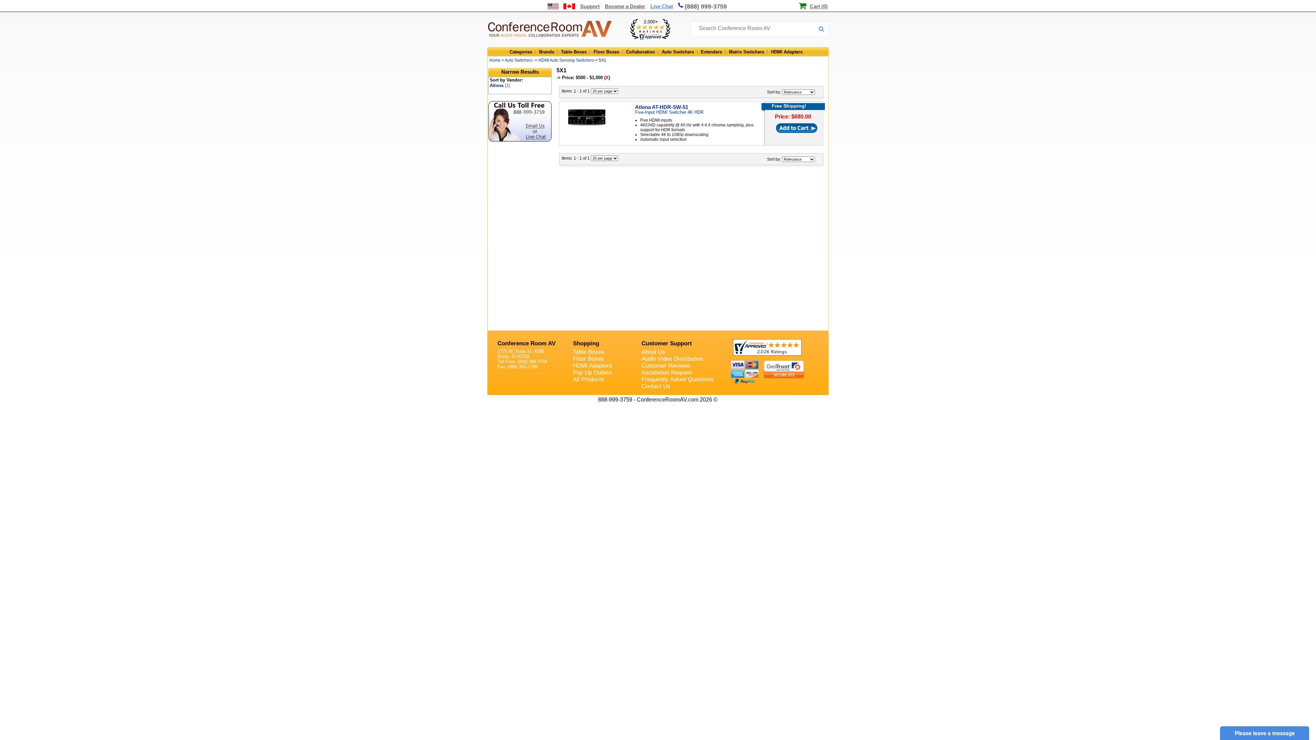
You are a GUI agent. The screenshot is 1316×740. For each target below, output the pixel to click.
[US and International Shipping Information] (561, 6)
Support (590, 6)
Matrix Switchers (746, 51)
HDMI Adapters (787, 51)
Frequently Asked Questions (678, 379)
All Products (588, 379)
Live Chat (661, 6)
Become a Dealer (625, 6)
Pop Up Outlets (592, 372)
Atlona (500, 85)
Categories (521, 51)
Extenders (711, 51)
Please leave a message (1265, 733)
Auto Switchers (678, 51)
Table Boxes (574, 51)
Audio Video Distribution (672, 359)
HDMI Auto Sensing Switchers (566, 60)
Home (495, 60)
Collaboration (640, 51)
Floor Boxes (606, 51)
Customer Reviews (666, 365)
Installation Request (667, 372)
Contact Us (656, 386)
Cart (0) (819, 6)
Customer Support (667, 343)
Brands (546, 51)
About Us (653, 352)
